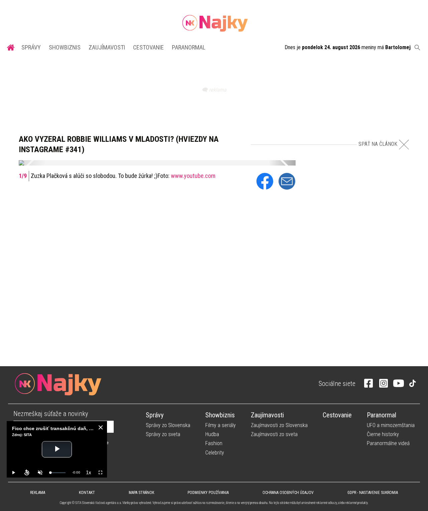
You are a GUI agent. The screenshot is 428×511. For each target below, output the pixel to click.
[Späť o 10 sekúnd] (26, 473)
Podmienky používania (208, 492)
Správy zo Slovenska (168, 425)
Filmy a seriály (220, 425)
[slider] (58, 472)
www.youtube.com (193, 175)
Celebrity (214, 452)
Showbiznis (65, 47)
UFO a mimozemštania (391, 425)
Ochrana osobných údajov (288, 492)
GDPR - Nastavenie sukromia (372, 492)
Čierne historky (383, 434)
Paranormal (188, 47)
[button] (32, 163)
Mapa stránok (141, 492)
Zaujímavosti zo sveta (274, 434)
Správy (31, 47)
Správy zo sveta (163, 434)
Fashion (213, 443)
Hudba (212, 434)
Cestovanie (148, 47)
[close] (100, 427)
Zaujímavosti (107, 47)
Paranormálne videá (388, 443)
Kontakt (87, 492)
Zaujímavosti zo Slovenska (279, 425)
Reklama (37, 492)
